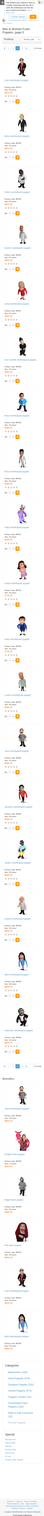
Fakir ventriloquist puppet (17, 527)
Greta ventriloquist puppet (17, 583)
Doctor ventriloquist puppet (18, 248)
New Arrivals (10, 1453)
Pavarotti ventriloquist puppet (19, 1030)
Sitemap (8, 1446)
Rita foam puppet (13, 1245)
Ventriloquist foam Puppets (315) (18, 1405)
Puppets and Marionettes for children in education (22, 1506)
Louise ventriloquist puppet (18, 695)
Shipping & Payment (18, 1508)
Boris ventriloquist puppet (17, 136)
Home (3, 20)
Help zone (10, 1501)
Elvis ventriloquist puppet (17, 471)
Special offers (10, 1443)
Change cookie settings (14, 1460)
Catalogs (30, 1508)
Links (22, 1504)
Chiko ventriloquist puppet (17, 192)
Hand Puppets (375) (19, 1378)
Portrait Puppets (17, 1422)
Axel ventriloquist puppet (16, 80)
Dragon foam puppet (15, 1154)
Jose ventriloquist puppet (17, 751)
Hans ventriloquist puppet (17, 639)
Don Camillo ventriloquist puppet (20, 360)
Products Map (10, 1450)
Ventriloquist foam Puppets (17, 20)
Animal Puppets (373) (20, 1390)
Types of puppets (31, 1504)
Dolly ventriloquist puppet (17, 304)
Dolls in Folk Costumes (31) (20, 1415)
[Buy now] (17, 101)
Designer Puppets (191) (21, 1384)
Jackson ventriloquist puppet (18, 807)
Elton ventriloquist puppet (17, 416)
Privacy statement (13, 1504)
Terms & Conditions (30, 1501)
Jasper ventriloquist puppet (18, 863)
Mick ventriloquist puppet (17, 975)
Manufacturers (10, 1439)
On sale (8, 1456)
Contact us (18, 1501)
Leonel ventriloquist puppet (18, 919)
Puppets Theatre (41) (19, 1397)
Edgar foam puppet (14, 1200)
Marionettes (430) (18, 1372)
